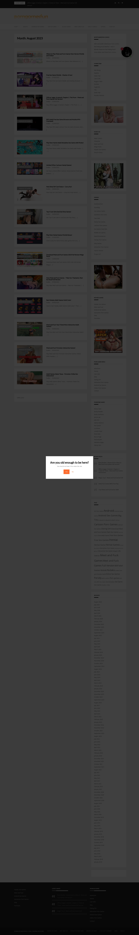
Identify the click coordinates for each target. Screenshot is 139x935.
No (73, 472)
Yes (66, 472)
